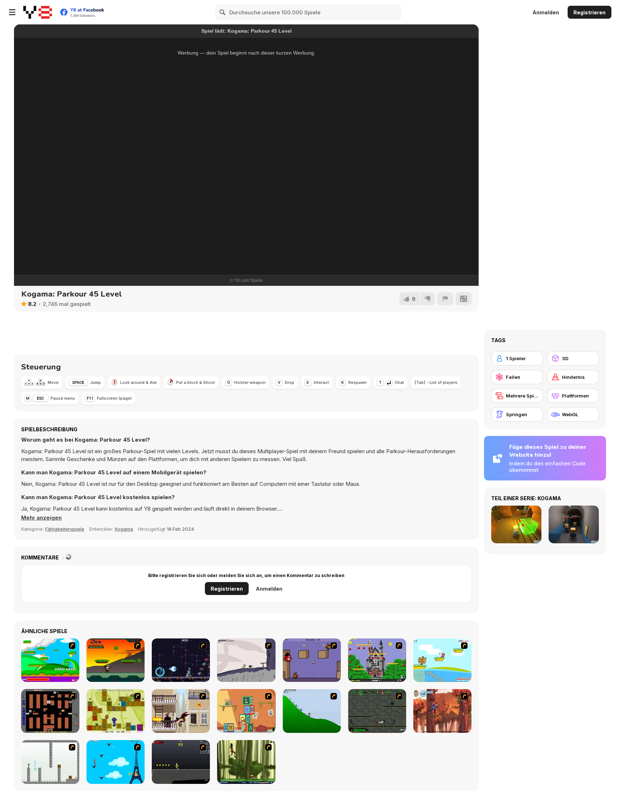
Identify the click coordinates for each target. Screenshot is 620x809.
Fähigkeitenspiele (64, 529)
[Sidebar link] (12, 12)
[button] (41, 518)
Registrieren (589, 12)
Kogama (124, 529)
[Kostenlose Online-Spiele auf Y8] (37, 12)
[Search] (223, 12)
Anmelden (545, 12)
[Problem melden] (445, 298)
